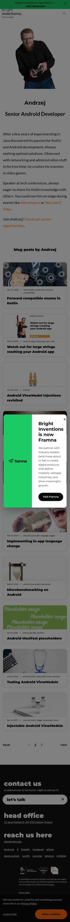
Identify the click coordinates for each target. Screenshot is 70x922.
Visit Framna (51, 496)
